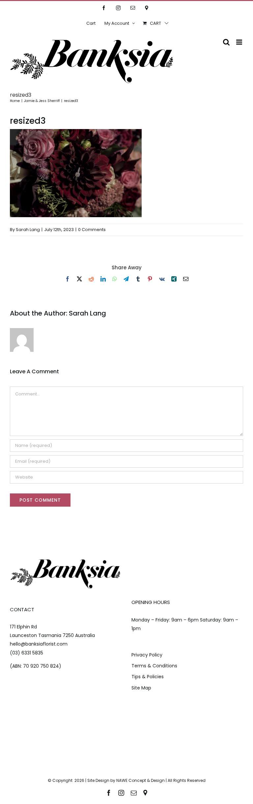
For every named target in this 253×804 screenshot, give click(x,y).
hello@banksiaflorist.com (39, 644)
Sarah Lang (28, 229)
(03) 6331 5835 (26, 653)
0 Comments (92, 229)
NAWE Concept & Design (140, 780)
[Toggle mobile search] (226, 42)
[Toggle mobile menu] (239, 42)
